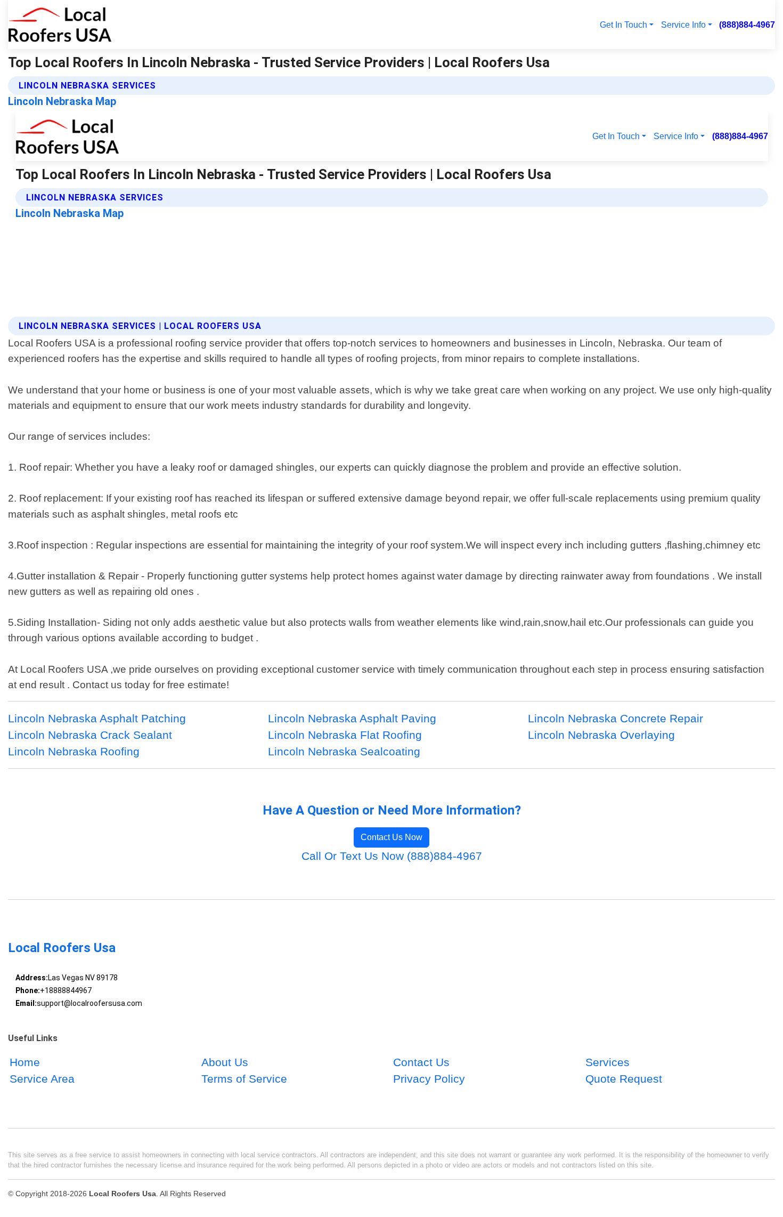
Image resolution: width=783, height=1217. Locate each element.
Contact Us (421, 1062)
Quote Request (623, 1079)
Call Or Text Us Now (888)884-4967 (391, 856)
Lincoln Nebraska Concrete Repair (615, 718)
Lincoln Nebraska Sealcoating (344, 751)
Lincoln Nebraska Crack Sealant (90, 735)
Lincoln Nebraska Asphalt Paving (352, 718)
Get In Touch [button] (623, 24)
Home (25, 1062)
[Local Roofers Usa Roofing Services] (60, 24)
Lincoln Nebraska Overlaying (601, 735)
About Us (224, 1062)
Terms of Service (244, 1079)
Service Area (42, 1079)
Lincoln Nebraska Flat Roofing (345, 735)
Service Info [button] (683, 24)
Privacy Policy (429, 1079)
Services (607, 1062)
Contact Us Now (391, 837)
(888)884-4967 (747, 24)
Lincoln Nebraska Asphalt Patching (97, 718)
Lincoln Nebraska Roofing (74, 751)
